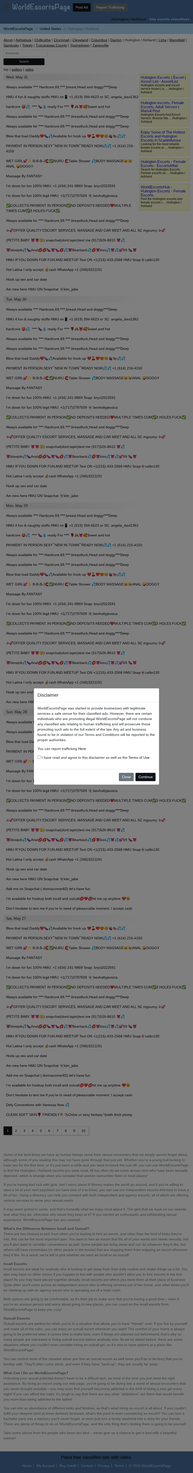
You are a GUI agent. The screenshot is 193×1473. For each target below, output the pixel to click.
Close (126, 777)
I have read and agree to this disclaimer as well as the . (96, 757)
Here (82, 749)
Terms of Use (139, 757)
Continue (145, 777)
